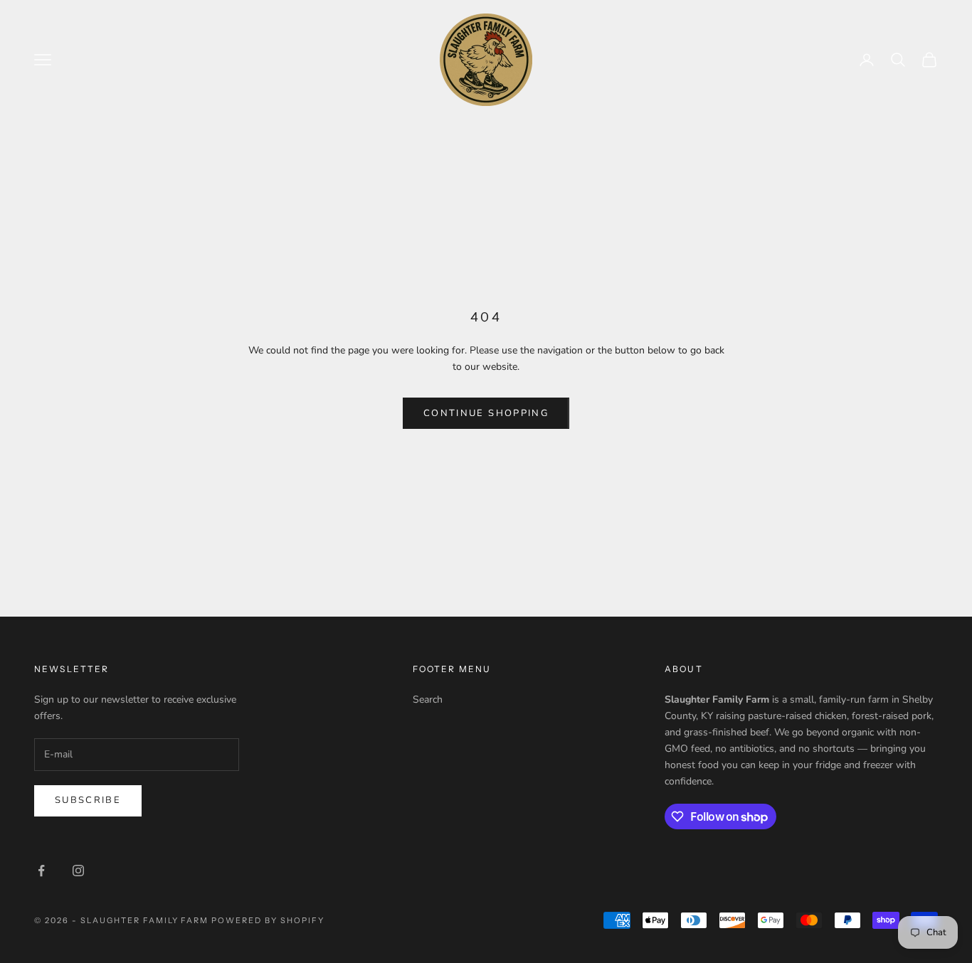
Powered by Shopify (267, 920)
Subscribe (88, 800)
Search (428, 699)
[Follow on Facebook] (41, 870)
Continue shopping (486, 413)
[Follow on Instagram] (78, 870)
